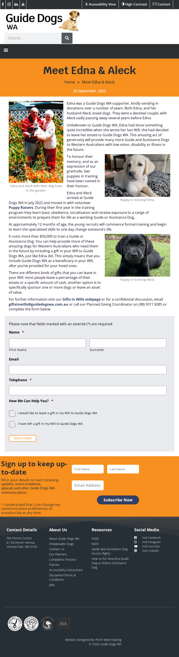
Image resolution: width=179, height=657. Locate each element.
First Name (18, 350)
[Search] (67, 38)
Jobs (52, 585)
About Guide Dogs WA (64, 538)
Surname (97, 350)
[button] (5, 49)
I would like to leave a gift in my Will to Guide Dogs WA (57, 413)
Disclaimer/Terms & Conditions (62, 577)
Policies (54, 565)
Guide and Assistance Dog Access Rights (109, 551)
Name (16, 332)
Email (14, 359)
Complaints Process (62, 559)
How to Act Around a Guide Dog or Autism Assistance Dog (110, 563)
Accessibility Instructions (66, 570)
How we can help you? (31, 401)
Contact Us (56, 549)
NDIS (95, 544)
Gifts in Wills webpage (81, 299)
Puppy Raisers (21, 207)
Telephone (20, 380)
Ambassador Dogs (61, 544)
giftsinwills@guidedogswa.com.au (38, 304)
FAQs (95, 538)
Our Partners (58, 554)
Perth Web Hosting (108, 640)
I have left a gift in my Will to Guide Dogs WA (50, 424)
